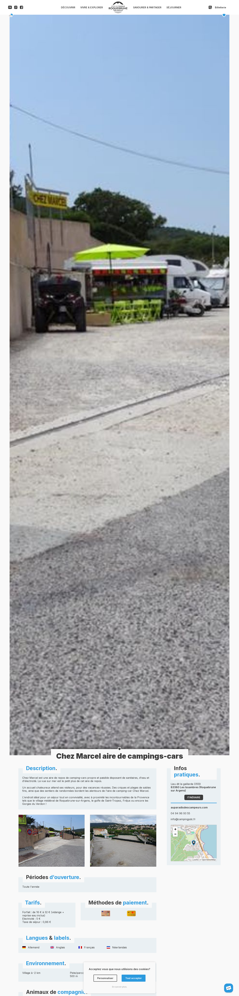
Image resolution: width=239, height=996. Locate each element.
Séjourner (173, 7)
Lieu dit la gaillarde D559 (193, 787)
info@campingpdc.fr (183, 819)
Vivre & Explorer (91, 7)
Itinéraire (193, 797)
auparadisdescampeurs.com (189, 807)
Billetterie (220, 7)
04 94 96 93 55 (180, 813)
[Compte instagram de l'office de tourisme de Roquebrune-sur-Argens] (15, 8)
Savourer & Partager (147, 7)
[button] (194, 843)
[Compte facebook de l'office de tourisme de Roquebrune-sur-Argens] (21, 8)
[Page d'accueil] (118, 12)
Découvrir (68, 7)
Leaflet (195, 859)
